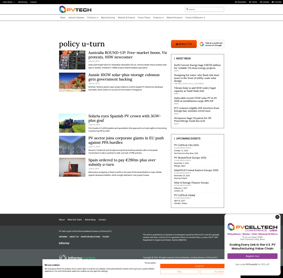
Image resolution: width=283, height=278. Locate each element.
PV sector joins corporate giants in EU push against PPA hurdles (126, 140)
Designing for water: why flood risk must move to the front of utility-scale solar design (196, 78)
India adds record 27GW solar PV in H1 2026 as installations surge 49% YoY (195, 99)
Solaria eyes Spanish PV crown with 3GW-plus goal (124, 118)
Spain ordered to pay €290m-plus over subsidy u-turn (122, 162)
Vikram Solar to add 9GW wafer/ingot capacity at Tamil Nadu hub (195, 89)
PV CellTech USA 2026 (186, 145)
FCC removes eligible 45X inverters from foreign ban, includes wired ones (196, 109)
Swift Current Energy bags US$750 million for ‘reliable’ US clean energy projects (197, 66)
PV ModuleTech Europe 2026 (190, 157)
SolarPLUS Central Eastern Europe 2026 (196, 170)
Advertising (22, 2)
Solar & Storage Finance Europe (191, 182)
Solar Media (8, 2)
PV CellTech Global (184, 195)
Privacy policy (150, 263)
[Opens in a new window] (64, 243)
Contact (33, 2)
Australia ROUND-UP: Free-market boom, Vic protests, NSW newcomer (127, 54)
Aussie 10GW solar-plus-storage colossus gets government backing (124, 77)
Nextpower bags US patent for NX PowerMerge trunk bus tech (192, 119)
